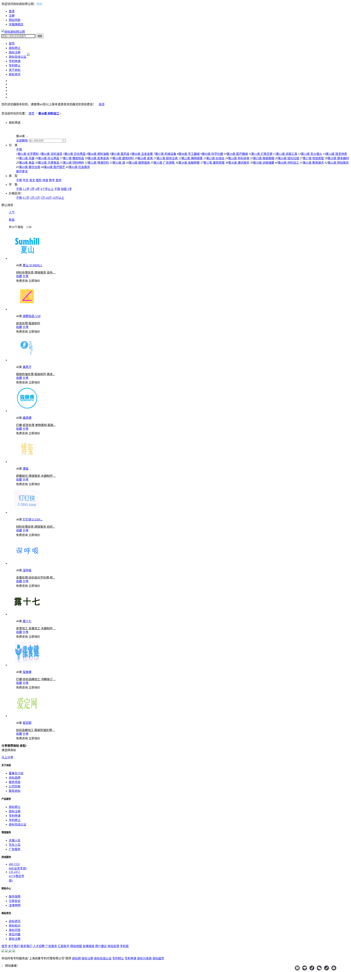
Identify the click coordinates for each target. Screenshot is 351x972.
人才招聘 (39, 946)
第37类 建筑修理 (213, 162)
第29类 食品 (26, 162)
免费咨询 (22, 280)
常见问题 (14, 934)
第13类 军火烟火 (311, 153)
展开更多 (22, 171)
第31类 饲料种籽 (73, 162)
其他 (58, 180)
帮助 (39, 3)
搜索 (39, 36)
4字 (37, 189)
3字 (32, 189)
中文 (26, 180)
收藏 (19, 276)
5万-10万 (46, 197)
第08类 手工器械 (189, 153)
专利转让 (14, 65)
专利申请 (14, 61)
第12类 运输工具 (286, 153)
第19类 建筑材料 (123, 158)
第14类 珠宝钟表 (336, 153)
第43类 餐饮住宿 (29, 167)
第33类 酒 (119, 162)
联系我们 (26, 946)
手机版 (124, 946)
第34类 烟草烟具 (139, 162)
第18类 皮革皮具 (98, 158)
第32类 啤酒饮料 (98, 162)
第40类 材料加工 (48, 113)
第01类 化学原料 (28, 153)
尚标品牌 (14, 777)
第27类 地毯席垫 (313, 158)
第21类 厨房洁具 (167, 158)
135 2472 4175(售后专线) (16, 876)
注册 (12, 15)
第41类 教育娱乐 (313, 162)
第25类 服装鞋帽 (263, 158)
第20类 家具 (145, 158)
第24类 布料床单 (238, 158)
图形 (39, 180)
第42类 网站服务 (338, 162)
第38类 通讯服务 (238, 162)
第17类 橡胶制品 (73, 158)
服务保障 (14, 896)
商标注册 (14, 52)
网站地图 (76, 946)
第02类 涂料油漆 (51, 153)
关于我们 (14, 946)
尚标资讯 (14, 921)
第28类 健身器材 (338, 158)
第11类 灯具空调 (261, 153)
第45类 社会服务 (79, 167)
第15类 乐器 (26, 158)
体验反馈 (113, 946)
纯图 (64, 189)
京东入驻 (14, 844)
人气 (12, 212)
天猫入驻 (14, 840)
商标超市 (158, 958)
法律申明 (14, 905)
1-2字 (26, 189)
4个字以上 (47, 189)
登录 (12, 11)
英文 (32, 180)
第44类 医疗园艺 (54, 167)
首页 (12, 43)
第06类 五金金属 (142, 153)
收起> (23, 745)
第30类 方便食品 (48, 162)
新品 (12, 219)
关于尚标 (14, 70)
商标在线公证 (17, 56)
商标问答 (14, 930)
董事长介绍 (16, 773)
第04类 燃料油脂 (98, 153)
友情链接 (88, 946)
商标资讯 (14, 74)
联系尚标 (14, 790)
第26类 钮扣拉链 (288, 158)
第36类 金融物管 (189, 162)
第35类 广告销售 (164, 162)
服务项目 (14, 782)
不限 (19, 149)
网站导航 (14, 20)
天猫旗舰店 (16, 24)
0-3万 (26, 197)
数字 (52, 180)
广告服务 (14, 849)
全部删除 (22, 140)
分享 (26, 276)
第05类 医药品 (120, 153)
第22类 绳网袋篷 (192, 158)
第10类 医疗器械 (237, 153)
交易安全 (14, 901)
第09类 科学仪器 (212, 153)
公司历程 (14, 786)
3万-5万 (35, 197)
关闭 (101, 104)
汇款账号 (63, 946)
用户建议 (101, 946)
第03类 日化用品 (75, 153)
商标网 (76, 958)
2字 (69, 189)
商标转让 (14, 48)
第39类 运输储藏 (263, 162)
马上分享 (7, 757)
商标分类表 (144, 958)
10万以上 (58, 197)
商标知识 (14, 925)
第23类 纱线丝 (215, 158)
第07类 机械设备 (165, 153)
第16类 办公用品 (48, 158)
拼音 (45, 180)
